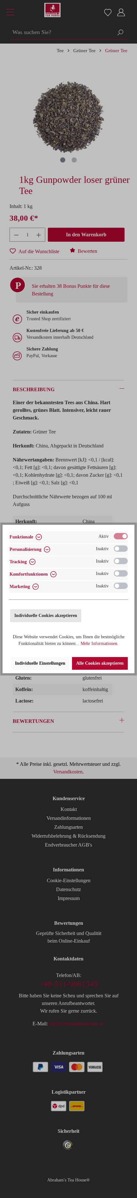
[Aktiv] (121, 536)
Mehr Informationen (99, 643)
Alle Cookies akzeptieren (100, 663)
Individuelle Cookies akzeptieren (45, 615)
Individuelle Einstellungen (40, 663)
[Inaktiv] (121, 548)
